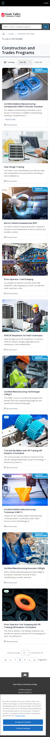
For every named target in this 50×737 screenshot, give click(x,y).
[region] (23, 715)
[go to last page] (5, 659)
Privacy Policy (20, 716)
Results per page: (13, 653)
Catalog (11, 62)
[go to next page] (10, 659)
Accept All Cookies (23, 722)
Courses (11, 34)
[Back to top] (25, 686)
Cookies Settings (23, 728)
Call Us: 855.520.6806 (12, 39)
